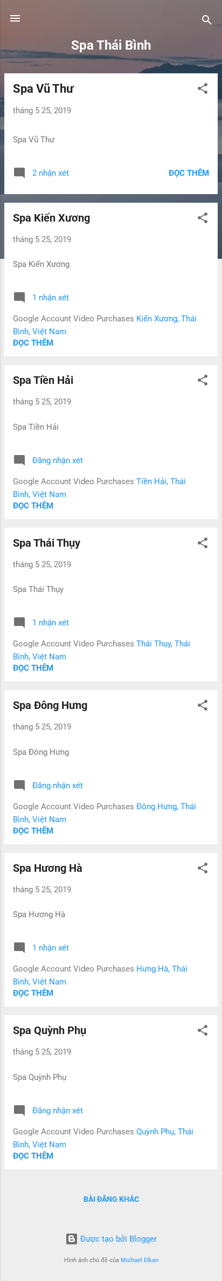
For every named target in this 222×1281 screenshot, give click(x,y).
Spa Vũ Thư (43, 88)
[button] (202, 90)
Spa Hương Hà (47, 868)
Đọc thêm (189, 173)
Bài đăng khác (111, 1199)
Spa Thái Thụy (46, 542)
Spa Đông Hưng (50, 705)
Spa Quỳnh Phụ (49, 1030)
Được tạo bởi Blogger (117, 1239)
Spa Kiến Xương (51, 217)
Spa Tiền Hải (43, 380)
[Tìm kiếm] (206, 21)
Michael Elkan (139, 1260)
